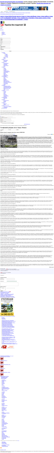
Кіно (4, 77)
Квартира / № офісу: (3, 121)
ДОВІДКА (3, 85)
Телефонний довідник (5, 387)
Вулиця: (1, 119)
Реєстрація (3, 32)
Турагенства (4, 396)
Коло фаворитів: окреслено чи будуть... (7, 325)
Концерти (5, 79)
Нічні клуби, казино (6, 81)
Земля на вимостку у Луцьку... (4, 376)
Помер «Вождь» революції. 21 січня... (7, 330)
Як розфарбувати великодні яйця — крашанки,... (9, 343)
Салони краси (6, 83)
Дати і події (5, 98)
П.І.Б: (1, 43)
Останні (3, 317)
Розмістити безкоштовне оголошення (11, 1)
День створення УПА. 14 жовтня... (7, 328)
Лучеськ (5, 91)
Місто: (1, 118)
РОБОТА (3, 99)
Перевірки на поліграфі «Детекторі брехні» (6, 294)
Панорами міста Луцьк (7, 88)
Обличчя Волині (6, 63)
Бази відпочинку (4, 397)
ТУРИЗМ (3, 90)
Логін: (1, 40)
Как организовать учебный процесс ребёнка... (8, 322)
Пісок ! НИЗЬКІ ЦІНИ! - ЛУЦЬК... (5, 372)
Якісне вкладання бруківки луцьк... (5, 364)
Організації (5, 64)
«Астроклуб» (6, 107)
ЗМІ (2, 389)
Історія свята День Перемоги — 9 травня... (8, 329)
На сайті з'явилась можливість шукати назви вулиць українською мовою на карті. (12, 14)
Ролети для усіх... (2, 368)
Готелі (4, 92)
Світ (2, 384)
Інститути (5, 103)
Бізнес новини (6, 60)
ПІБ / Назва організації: (4, 117)
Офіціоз (3, 381)
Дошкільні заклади (4, 405)
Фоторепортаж (4, 431)
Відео (3, 429)
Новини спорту (6, 75)
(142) (14, 337)
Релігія (3, 382)
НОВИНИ (3, 52)
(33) (3, 340)
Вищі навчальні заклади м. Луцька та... (7, 339)
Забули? (3, 33)
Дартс (4, 67)
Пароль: (1, 41)
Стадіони (5, 69)
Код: (1, 45)
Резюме (3, 401)
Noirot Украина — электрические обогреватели (7, 296)
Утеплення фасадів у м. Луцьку (4, 292)
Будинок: (1, 120)
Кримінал (6, 55)
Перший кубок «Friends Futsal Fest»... (7, 324)
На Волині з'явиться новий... (6, 331)
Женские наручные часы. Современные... (8, 320)
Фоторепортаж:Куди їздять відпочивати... (8, 333)
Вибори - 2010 (4, 380)
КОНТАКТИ (4, 445)
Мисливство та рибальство (7, 82)
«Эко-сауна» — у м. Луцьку (4, 293)
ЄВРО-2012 (5, 74)
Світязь (3, 393)
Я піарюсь (5, 61)
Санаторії (5, 96)
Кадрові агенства (6, 100)
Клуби (3, 425)
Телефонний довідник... (5, 338)
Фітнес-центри (6, 72)
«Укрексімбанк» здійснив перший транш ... (8, 335)
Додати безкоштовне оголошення (5, 356)
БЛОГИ (3, 105)
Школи (5, 104)
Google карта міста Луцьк (7, 86)
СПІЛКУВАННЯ (4, 97)
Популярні (3, 318)
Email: (1, 44)
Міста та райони (6, 65)
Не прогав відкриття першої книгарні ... (8, 332)
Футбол (5, 68)
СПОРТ (3, 418)
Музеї (4, 93)
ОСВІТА (3, 102)
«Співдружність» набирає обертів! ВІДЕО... (8, 326)
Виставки (3, 434)
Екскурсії (5, 94)
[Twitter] (52, 134)
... (2, 340)
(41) (13, 339)
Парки (5, 84)
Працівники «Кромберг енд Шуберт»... (7, 337)
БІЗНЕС (3, 59)
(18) (16, 343)
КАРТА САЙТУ (4, 443)
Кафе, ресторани (6, 80)
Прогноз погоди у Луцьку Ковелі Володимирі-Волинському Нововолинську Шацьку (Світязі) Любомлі (15, 12)
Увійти (1, 28)
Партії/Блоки (4, 408)
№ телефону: (2, 116)
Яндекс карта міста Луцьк (7, 87)
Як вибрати (3, 416)
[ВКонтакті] (51, 134)
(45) (9, 338)
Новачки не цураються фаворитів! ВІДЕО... (8, 327)
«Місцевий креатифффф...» (8, 106)
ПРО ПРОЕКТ (4, 442)
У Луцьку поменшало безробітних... (7, 334)
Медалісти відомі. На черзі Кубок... (7, 323)
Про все (5, 58)
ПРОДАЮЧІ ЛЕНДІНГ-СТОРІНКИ (5, 291)
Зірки (4, 66)
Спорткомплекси (6, 70)
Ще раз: (1, 42)
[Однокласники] (53, 134)
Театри (5, 78)
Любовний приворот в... (3, 360)
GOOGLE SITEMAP (5, 446)
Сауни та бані (4, 437)
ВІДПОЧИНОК (4, 76)
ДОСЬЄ (3, 62)
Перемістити (4, 34)
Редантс (18, 440)
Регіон (5, 53)
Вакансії (5, 101)
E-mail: (1, 122)
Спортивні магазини (7, 71)
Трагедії (6, 56)
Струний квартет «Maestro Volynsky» (5, 295)
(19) (3, 342)
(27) (16, 341)
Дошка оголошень (6, 89)
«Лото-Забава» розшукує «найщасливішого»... (8, 341)
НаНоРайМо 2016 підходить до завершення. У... (9, 321)
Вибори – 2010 (6, 57)
